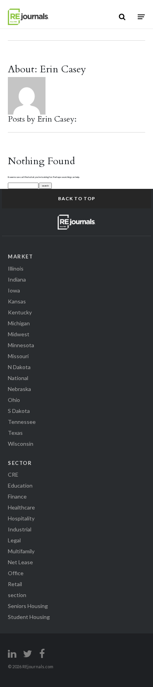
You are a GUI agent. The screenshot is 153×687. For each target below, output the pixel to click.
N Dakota (19, 367)
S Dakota (19, 410)
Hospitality (21, 518)
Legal (14, 540)
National (18, 378)
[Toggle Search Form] (122, 17)
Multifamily (21, 551)
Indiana (17, 279)
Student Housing (29, 616)
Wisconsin (20, 443)
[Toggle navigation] (141, 17)
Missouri (18, 356)
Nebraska (19, 389)
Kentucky (20, 312)
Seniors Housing (28, 606)
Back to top (76, 198)
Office (16, 573)
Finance (17, 496)
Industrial (19, 529)
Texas (15, 432)
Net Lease (20, 562)
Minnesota (21, 345)
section (17, 595)
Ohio (14, 399)
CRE (13, 474)
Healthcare (21, 507)
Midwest (18, 334)
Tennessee (22, 421)
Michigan (19, 323)
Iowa (14, 290)
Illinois (16, 268)
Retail (15, 584)
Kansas (17, 301)
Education (20, 485)
